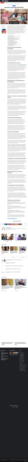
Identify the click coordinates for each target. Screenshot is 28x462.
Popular (5, 257)
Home (10, 4)
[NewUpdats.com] (5, 1)
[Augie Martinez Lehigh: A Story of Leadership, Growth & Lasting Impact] (7, 316)
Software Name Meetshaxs (22, 369)
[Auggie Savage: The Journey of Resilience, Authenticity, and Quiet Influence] (11, 379)
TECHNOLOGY (20, 459)
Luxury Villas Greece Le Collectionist (23, 364)
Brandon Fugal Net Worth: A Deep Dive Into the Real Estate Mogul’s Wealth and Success (14, 252)
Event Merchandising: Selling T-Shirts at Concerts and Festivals (14, 259)
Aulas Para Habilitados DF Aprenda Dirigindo (22, 355)
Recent (13, 257)
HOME (10, 459)
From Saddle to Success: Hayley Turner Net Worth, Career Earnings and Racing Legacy (5, 252)
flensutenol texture (21, 362)
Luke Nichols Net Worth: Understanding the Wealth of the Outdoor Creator (12, 2)
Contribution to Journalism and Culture (12, 42)
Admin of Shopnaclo (21, 352)
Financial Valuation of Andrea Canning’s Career (13, 39)
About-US (23, 459)
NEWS (14, 459)
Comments (22, 257)
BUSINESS (12, 459)
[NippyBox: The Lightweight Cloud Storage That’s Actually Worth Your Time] (11, 431)
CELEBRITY (12, 4)
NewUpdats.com (3, 25)
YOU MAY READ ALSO (10, 45)
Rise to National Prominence (11, 37)
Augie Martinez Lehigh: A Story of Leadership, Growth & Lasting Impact (7, 343)
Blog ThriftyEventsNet (22, 357)
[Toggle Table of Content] (18, 36)
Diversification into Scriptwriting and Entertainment (13, 38)
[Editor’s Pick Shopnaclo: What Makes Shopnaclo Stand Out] (3, 273)
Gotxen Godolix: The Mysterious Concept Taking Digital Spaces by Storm (20, 343)
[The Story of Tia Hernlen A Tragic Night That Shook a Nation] (3, 270)
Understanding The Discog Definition (10, 262)
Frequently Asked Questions (11, 44)
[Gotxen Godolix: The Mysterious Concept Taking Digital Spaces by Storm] (20, 316)
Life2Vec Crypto (21, 363)
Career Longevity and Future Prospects (12, 41)
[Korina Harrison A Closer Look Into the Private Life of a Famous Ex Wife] (3, 267)
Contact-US (26, 459)
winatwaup (25, 370)
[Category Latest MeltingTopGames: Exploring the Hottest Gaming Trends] (17, 431)
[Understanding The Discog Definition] (3, 263)
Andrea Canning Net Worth (23, 64)
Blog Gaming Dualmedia (22, 356)
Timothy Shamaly (21, 370)
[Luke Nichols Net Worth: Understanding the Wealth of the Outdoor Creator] (22, 248)
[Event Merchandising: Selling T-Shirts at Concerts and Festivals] (3, 260)
